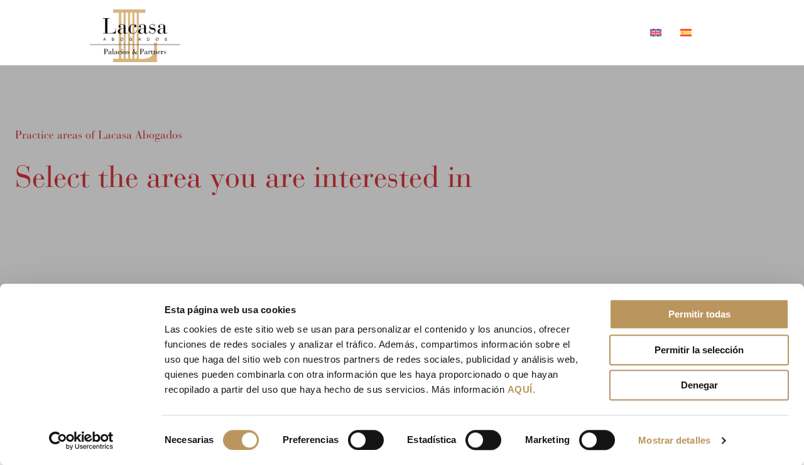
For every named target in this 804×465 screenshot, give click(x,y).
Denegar (699, 385)
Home (372, 33)
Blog (547, 33)
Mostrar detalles (674, 440)
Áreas (480, 33)
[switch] (366, 440)
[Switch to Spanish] (681, 32)
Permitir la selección (699, 350)
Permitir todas (699, 314)
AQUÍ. (522, 389)
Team (426, 33)
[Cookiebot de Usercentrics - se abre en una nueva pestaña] (81, 440)
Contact (605, 33)
